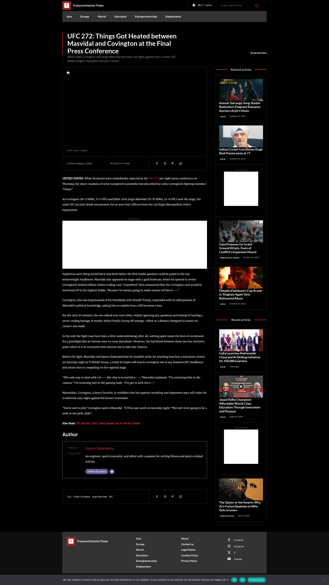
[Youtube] (229, 559)
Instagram (239, 546)
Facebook (238, 540)
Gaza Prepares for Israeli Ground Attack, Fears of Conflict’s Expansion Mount (238, 248)
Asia (223, 116)
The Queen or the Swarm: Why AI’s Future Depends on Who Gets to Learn (240, 506)
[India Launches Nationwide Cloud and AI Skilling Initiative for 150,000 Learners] (241, 340)
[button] (256, 5)
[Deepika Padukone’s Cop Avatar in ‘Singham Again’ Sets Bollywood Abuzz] (241, 278)
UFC (111, 496)
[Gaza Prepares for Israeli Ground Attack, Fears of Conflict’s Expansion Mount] (241, 231)
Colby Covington (82, 496)
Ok (234, 579)
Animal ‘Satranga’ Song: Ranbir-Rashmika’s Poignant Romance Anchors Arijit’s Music (240, 107)
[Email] (111, 471)
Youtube (238, 559)
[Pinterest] (172, 163)
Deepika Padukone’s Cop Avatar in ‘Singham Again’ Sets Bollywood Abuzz (240, 294)
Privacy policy (256, 579)
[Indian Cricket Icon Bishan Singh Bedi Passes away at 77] (241, 136)
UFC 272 (154, 178)
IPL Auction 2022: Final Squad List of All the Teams (108, 423)
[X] (164, 163)
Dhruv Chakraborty (99, 448)
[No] (324, 580)
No (242, 579)
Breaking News (259, 52)
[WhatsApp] (180, 163)
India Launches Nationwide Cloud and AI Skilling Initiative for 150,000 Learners (239, 357)
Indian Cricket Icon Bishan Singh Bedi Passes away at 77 (241, 151)
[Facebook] (156, 163)
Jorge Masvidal (99, 496)
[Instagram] (229, 546)
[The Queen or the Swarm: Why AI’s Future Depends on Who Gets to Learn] (241, 489)
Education (227, 516)
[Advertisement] (134, 245)
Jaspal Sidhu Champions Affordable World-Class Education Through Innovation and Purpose (239, 405)
